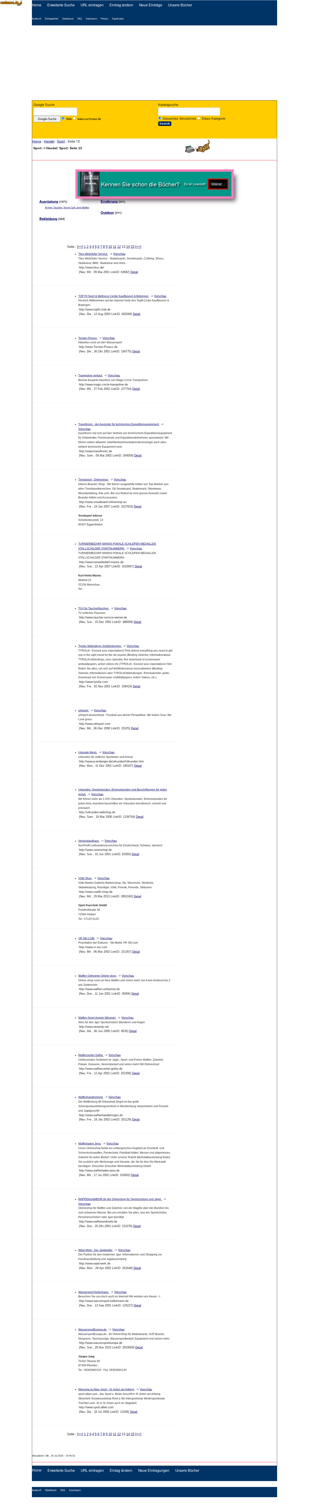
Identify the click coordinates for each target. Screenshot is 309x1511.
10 (110, 247)
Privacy (104, 18)
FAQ (79, 18)
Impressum (91, 18)
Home (36, 4)
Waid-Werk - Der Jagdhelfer (95, 1250)
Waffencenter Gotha (90, 1055)
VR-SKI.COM (86, 938)
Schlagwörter (51, 18)
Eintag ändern (121, 1470)
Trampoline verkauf (90, 375)
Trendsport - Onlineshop (93, 479)
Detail (134, 272)
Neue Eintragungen (153, 1470)
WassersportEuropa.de (92, 1329)
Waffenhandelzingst (90, 1097)
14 (128, 247)
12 (119, 247)
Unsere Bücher (180, 4)
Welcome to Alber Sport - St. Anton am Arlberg (106, 1389)
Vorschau (119, 254)
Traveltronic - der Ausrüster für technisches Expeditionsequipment (118, 424)
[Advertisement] (154, 63)
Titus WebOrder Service (93, 254)
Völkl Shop (85, 878)
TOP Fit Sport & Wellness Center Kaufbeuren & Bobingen (113, 296)
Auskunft (36, 18)
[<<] (80, 247)
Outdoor (107, 212)
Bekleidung (48, 218)
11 (114, 247)
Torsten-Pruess (87, 338)
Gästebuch (68, 18)
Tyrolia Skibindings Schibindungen (100, 646)
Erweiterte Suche (61, 4)
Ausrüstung (48, 201)
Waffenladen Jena (89, 1143)
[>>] (138, 247)
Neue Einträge (150, 4)
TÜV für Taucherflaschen (93, 608)
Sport (61, 141)
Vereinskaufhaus (89, 840)
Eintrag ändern (121, 4)
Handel (49, 141)
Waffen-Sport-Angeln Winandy (97, 1017)
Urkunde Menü (87, 752)
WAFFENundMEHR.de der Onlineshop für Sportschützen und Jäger (120, 1199)
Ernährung (109, 201)
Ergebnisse (118, 18)
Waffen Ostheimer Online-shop (97, 975)
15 (132, 247)
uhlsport (83, 710)
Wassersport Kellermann (93, 1292)
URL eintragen (92, 4)
